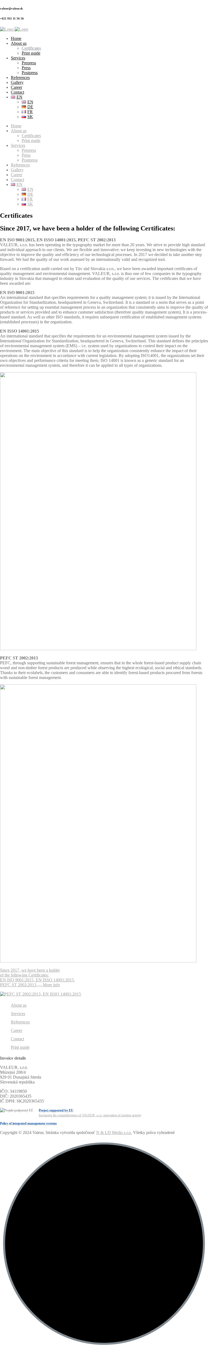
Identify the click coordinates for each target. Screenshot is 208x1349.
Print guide (31, 53)
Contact (17, 92)
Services (18, 58)
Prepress (29, 63)
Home (16, 38)
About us (19, 43)
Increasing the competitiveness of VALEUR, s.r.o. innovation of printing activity (90, 1112)
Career (16, 87)
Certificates (31, 48)
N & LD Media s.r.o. (114, 1132)
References (20, 77)
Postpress (30, 72)
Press (26, 67)
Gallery (17, 82)
